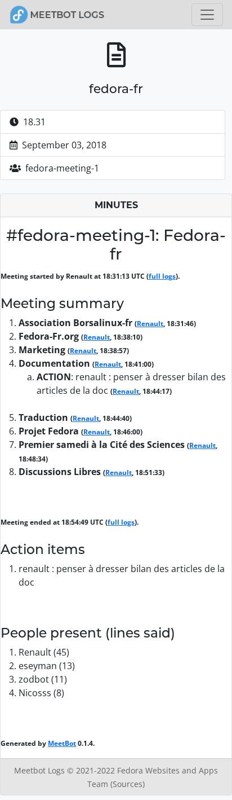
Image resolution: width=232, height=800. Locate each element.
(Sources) (127, 784)
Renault (150, 323)
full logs (162, 276)
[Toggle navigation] (207, 14)
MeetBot (62, 743)
